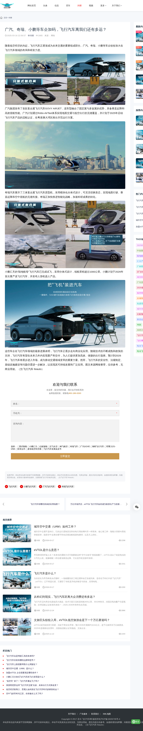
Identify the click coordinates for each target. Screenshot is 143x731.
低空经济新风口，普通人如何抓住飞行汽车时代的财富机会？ (32, 689)
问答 (80, 5)
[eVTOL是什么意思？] (17, 557)
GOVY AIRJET (53, 108)
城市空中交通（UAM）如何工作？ (55, 526)
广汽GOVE (85, 446)
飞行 (7, 50)
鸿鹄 (139, 325)
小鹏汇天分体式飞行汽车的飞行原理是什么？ (25, 677)
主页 (5, 18)
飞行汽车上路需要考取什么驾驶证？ (21, 664)
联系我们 (95, 714)
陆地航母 (23, 271)
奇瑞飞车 (74, 446)
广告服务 (83, 714)
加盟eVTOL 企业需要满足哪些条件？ (22, 673)
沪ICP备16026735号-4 (110, 719)
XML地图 (107, 714)
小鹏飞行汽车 (30, 486)
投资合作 (21, 449)
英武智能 (23, 446)
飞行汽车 (35, 45)
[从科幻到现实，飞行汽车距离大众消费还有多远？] (17, 603)
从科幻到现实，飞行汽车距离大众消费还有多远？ (64, 596)
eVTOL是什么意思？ (46, 549)
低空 (77, 113)
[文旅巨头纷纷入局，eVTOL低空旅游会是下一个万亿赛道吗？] (17, 627)
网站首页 (32, 5)
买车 (68, 5)
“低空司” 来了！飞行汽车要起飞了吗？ (22, 681)
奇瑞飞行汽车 (68, 486)
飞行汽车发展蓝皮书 (52, 449)
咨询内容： (18, 423)
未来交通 (58, 45)
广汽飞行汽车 (49, 486)
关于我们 (116, 5)
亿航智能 (43, 446)
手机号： (17, 413)
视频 (91, 5)
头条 (45, 5)
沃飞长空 (54, 446)
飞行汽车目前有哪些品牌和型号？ (20, 660)
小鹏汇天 (10, 271)
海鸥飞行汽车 (98, 446)
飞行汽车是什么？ (45, 573)
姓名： (16, 404)
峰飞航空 (64, 446)
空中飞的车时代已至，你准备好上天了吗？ (24, 693)
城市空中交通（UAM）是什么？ (20, 668)
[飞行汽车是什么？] (17, 580)
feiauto (37, 369)
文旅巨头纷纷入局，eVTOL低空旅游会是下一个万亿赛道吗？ (72, 620)
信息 (57, 5)
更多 (102, 5)
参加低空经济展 (34, 449)
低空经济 (15, 45)
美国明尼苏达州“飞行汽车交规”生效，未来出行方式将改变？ (32, 685)
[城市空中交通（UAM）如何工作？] (17, 533)
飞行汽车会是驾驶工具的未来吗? (20, 656)
